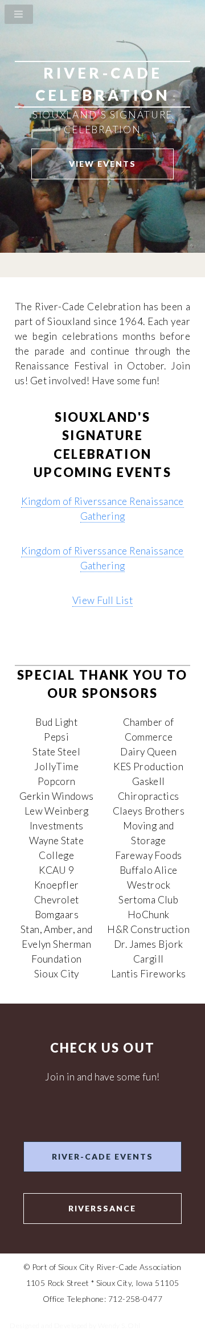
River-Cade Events (102, 1156)
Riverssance (102, 1208)
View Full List (102, 600)
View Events (102, 163)
